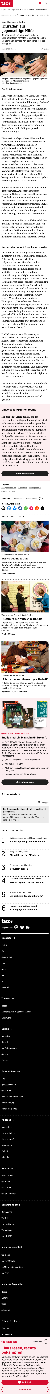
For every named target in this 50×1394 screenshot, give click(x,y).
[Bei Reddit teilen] (37, 508)
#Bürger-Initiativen (8, 488)
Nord (3, 981)
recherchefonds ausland (12, 1097)
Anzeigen (5, 1310)
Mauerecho (6, 1145)
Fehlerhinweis (31, 498)
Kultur (4, 963)
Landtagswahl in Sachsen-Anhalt (16, 1012)
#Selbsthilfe (22, 488)
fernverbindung (8, 1133)
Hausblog (5, 1042)
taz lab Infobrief (8, 1194)
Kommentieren (18, 498)
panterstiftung (7, 1103)
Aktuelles (5, 1036)
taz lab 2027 (6, 1236)
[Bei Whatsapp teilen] (26, 508)
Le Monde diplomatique (12, 1267)
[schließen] (46, 1341)
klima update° (7, 1139)
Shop (3, 1304)
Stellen (4, 1054)
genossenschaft (8, 1085)
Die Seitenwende (9, 1048)
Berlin (14, 15)
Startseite (5, 15)
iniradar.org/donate (11, 396)
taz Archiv (5, 1273)
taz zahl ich (6, 1091)
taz (7, 921)
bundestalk (6, 1127)
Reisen (4, 1292)
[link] (4, 10)
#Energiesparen (35, 488)
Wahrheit (5, 987)
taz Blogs (5, 1255)
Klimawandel (7, 1018)
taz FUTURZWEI (8, 1261)
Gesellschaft (7, 957)
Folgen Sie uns (7, 927)
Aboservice (6, 1334)
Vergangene (6, 1230)
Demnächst (6, 1212)
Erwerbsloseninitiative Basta (19, 95)
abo (3, 1079)
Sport (4, 969)
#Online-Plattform (8, 491)
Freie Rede (6, 1151)
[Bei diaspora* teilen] (31, 508)
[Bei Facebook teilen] (20, 508)
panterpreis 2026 (9, 1109)
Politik (4, 945)
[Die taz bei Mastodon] (16, 929)
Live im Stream (8, 1224)
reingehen (6, 1157)
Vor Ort (4, 1218)
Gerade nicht (37, 1342)
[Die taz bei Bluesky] (22, 929)
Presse (4, 1060)
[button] (47, 3)
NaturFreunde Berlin (35, 99)
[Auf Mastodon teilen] (9, 508)
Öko (3, 951)
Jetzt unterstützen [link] (25, 473)
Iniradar (25, 105)
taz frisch (5, 1182)
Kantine (4, 1298)
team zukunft (7, 1175)
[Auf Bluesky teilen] (15, 508)
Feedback (5, 1328)
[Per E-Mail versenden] (3, 508)
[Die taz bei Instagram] (28, 929)
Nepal (4, 1006)
